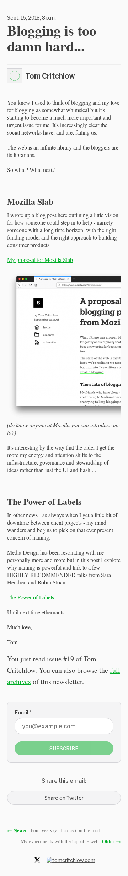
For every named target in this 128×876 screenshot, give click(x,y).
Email (23, 712)
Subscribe (64, 748)
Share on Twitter (64, 798)
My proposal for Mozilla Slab (40, 259)
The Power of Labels (30, 597)
